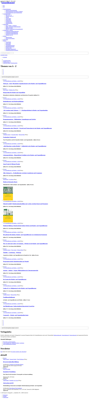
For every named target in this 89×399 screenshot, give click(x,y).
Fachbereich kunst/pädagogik (12, 32)
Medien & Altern (9, 27)
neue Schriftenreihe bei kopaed (9, 344)
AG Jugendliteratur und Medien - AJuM (11, 81)
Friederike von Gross (13, 380)
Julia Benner (5, 179)
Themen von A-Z (9, 35)
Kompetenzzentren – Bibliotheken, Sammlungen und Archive (19, 119)
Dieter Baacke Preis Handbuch (15, 388)
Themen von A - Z (9, 16)
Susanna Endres (13, 359)
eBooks (7, 17)
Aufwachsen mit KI (8, 383)
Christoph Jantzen (6, 134)
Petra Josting (5, 90)
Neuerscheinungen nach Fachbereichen (14, 12)
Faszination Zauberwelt (9, 137)
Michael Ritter (22, 134)
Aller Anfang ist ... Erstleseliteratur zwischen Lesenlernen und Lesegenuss (22, 173)
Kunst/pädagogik (65, 335)
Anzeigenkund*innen (10, 45)
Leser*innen (8, 43)
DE (4, 5)
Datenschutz (5, 397)
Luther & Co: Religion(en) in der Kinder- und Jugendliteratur (19, 288)
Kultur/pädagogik (73, 335)
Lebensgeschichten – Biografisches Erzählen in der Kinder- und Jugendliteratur (24, 155)
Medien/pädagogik (57, 335)
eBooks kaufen (9, 37)
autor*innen (5, 39)
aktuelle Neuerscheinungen (11, 10)
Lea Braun (11, 179)
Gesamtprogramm (6, 13)
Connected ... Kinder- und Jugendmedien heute (15, 315)
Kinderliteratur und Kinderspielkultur (13, 101)
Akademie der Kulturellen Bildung (16, 364)
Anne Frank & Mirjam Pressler (11, 164)
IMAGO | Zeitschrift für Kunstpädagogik (14, 29)
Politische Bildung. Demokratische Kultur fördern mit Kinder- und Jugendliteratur (25, 225)
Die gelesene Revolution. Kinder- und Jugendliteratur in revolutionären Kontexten (25, 234)
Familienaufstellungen (9, 297)
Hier (1, 351)
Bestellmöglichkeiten (10, 46)
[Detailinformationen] (4, 79)
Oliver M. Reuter (6, 369)
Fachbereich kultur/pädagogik (12, 33)
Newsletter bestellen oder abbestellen (18, 351)
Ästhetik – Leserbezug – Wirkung (12, 252)
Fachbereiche (8, 20)
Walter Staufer (6, 359)
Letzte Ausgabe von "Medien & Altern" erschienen (13, 343)
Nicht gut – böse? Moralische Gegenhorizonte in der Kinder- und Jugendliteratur (24, 83)
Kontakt (4, 396)
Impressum (5, 395)
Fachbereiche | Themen (8, 30)
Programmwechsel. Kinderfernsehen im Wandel (16, 261)
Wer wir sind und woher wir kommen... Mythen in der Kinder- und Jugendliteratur (25, 243)
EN (4, 6)
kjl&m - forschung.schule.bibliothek (13, 26)
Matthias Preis (12, 90)
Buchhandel (8, 44)
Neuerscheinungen (7, 9)
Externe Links (9, 47)
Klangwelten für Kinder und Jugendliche (14, 92)
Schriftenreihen (9, 22)
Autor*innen (8, 18)
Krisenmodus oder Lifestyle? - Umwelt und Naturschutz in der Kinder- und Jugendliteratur (27, 128)
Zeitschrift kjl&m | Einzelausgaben (10, 63)
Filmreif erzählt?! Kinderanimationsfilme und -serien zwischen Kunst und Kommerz (25, 203)
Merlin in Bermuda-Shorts (10, 182)
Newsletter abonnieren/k (11, 49)
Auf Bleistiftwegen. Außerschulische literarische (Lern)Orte (18, 306)
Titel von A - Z (9, 15)
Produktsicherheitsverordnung (12, 50)
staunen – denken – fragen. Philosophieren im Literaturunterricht (20, 270)
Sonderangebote (9, 23)
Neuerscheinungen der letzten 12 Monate (14, 11)
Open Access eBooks (10, 38)
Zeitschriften (8, 19)
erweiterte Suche (4, 55)
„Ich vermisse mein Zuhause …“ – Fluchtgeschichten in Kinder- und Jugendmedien (25, 110)
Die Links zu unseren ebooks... (9, 341)
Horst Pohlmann (20, 359)
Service (4, 40)
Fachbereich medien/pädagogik (12, 31)
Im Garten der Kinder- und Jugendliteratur (14, 279)
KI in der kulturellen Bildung (11, 362)
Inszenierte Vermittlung (9, 371)
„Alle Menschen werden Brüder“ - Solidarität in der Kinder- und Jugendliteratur (24, 146)
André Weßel (6, 380)
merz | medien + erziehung (11, 25)
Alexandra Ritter (14, 134)
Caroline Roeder (6, 294)
